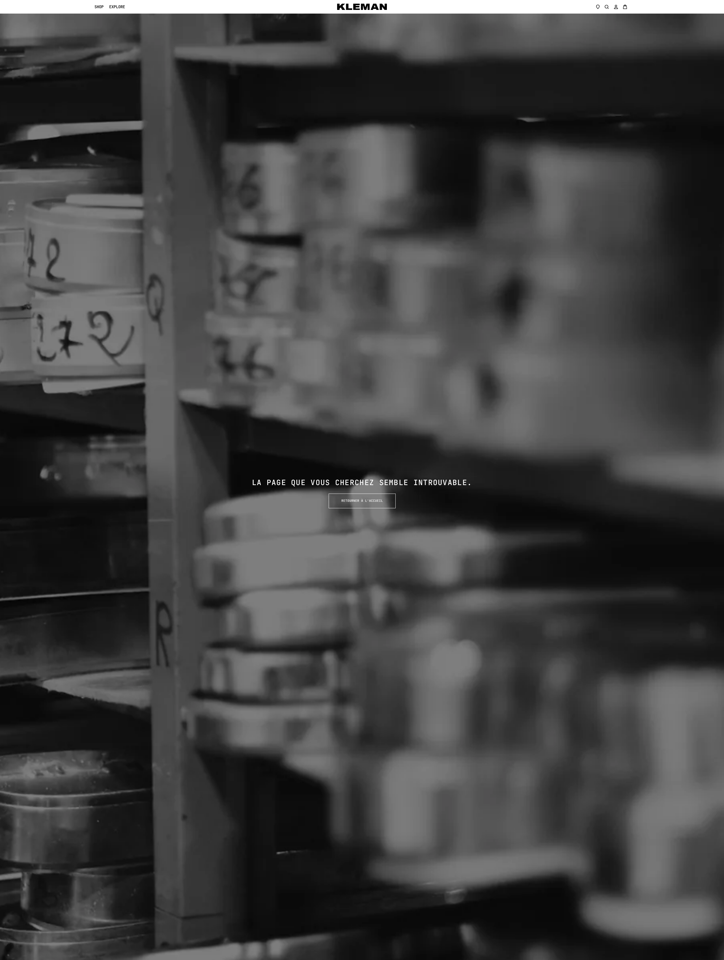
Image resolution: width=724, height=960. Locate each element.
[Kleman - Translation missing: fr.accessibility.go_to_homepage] (362, 7)
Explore (117, 7)
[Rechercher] (606, 6)
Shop (99, 7)
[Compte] (615, 6)
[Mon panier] (625, 6)
